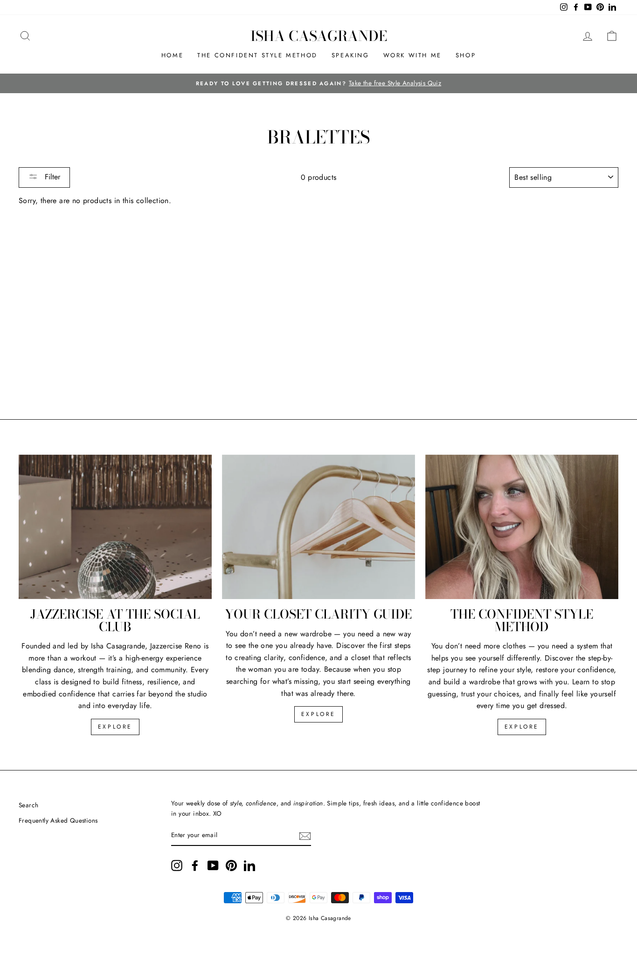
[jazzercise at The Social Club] (115, 527)
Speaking (350, 55)
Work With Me (412, 55)
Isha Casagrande (318, 36)
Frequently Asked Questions (58, 820)
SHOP (466, 55)
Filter (51, 176)
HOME (172, 55)
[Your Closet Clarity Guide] (318, 527)
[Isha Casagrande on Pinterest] (231, 865)
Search (28, 805)
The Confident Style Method (257, 55)
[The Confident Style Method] (521, 527)
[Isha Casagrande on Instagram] (176, 865)
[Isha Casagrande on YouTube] (213, 865)
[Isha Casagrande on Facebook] (195, 865)
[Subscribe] (305, 836)
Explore (115, 726)
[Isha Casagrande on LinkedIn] (249, 865)
